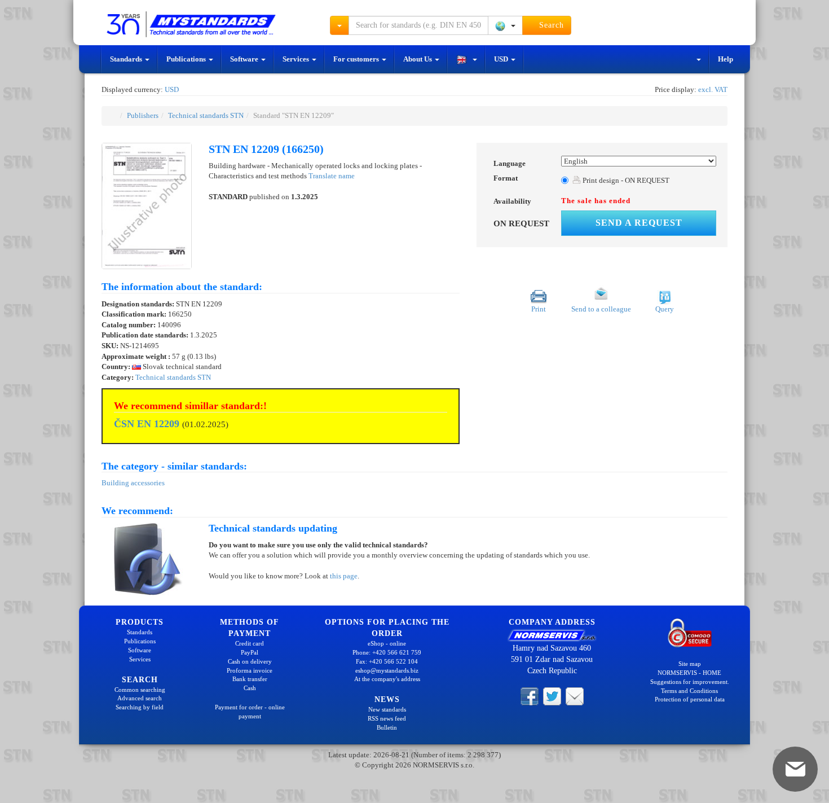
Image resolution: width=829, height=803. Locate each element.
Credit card (249, 643)
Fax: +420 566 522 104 (387, 661)
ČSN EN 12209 (146, 423)
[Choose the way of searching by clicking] (339, 25)
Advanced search (139, 698)
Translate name (331, 176)
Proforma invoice (249, 670)
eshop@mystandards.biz (386, 670)
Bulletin (387, 727)
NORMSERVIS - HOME (689, 672)
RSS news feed (387, 718)
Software (245, 59)
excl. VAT (712, 89)
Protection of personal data (690, 699)
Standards (127, 59)
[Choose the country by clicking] (505, 25)
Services (297, 59)
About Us (418, 59)
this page (344, 576)
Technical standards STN (206, 115)
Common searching (139, 689)
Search (550, 25)
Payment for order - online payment (250, 711)
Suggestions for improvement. (689, 681)
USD (502, 59)
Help (725, 59)
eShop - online (387, 643)
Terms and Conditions (689, 690)
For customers (357, 59)
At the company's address (387, 678)
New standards (387, 709)
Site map (689, 663)
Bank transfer (249, 678)
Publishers (142, 115)
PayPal (249, 652)
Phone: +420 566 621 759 (386, 652)
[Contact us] (575, 695)
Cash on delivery (250, 661)
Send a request (639, 222)
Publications (187, 59)
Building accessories (133, 483)
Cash (250, 687)
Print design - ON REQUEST (625, 180)
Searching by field (140, 707)
